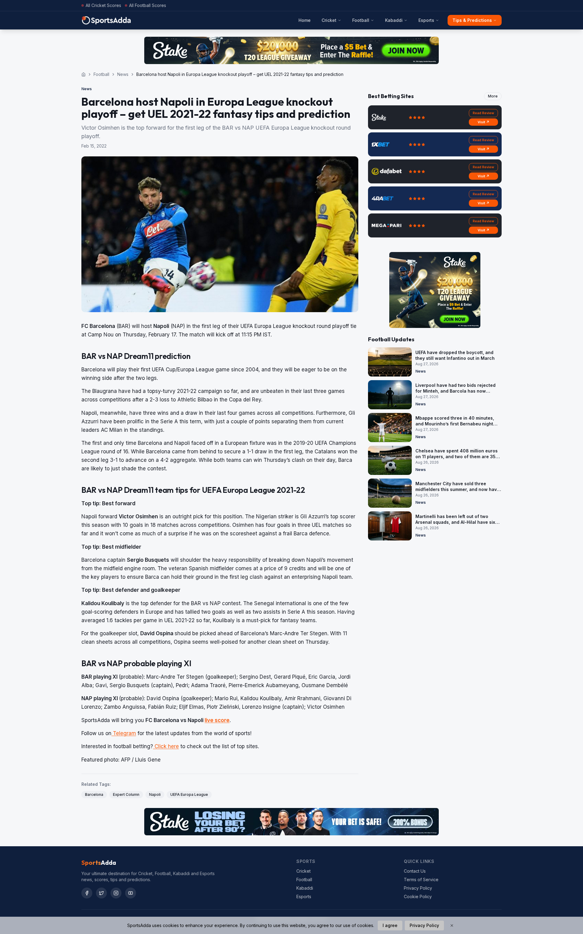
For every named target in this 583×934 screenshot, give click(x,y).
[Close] (452, 925)
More (493, 96)
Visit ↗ (483, 122)
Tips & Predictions (472, 20)
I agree (390, 925)
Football (360, 20)
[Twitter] (101, 893)
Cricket (329, 20)
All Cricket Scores (103, 5)
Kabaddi (394, 20)
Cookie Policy (418, 896)
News (122, 74)
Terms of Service (421, 879)
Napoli (155, 794)
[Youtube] (130, 893)
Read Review (483, 113)
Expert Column (126, 794)
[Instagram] (116, 893)
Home (304, 20)
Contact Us (415, 871)
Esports (426, 20)
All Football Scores (147, 5)
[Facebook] (86, 893)
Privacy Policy (418, 888)
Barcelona (94, 794)
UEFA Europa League (189, 794)
